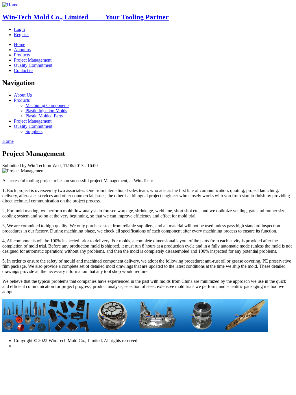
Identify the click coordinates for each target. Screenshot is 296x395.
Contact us (23, 70)
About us (22, 49)
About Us (23, 95)
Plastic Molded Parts (44, 115)
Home (19, 44)
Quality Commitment (33, 65)
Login (19, 29)
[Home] (10, 4)
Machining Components (47, 105)
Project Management (32, 60)
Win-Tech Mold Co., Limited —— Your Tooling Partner (85, 17)
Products (22, 54)
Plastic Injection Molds (46, 110)
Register (21, 34)
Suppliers (33, 131)
